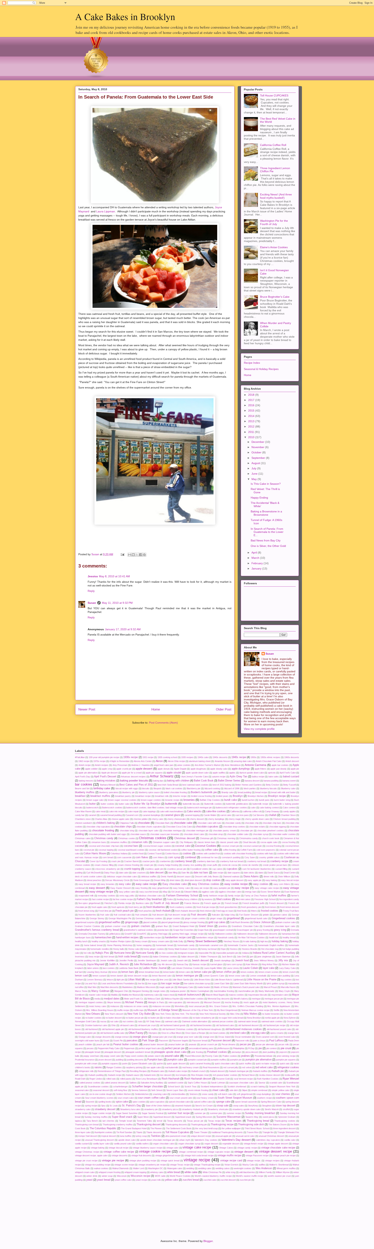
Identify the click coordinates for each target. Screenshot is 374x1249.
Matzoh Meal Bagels (215, 995)
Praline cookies (229, 1056)
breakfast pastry (123, 796)
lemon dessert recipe (138, 975)
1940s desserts (220, 757)
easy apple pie (254, 880)
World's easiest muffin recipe (249, 1176)
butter (92, 803)
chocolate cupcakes (207, 826)
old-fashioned (91, 1029)
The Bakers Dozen (277, 1124)
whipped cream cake (85, 1172)
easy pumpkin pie (221, 888)
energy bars (251, 892)
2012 (251, 426)
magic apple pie (166, 987)
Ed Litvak (175, 892)
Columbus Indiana (118, 853)
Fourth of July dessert (166, 903)
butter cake (124, 804)
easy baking (271, 880)
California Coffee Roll (273, 145)
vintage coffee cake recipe (118, 1151)
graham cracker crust (115, 926)
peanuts (192, 1044)
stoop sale (222, 1105)
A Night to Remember (119, 761)
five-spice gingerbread (89, 903)
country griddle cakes (269, 857)
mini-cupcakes (175, 1002)
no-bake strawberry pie (204, 1018)
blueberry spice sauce (149, 792)
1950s (253, 757)
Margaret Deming (140, 991)
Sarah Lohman (218, 1082)
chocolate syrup (260, 834)
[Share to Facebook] (141, 555)
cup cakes (217, 869)
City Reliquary (186, 842)
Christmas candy (104, 838)
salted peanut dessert (114, 1082)
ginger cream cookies (195, 918)
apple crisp (107, 769)
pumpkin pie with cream (86, 1063)
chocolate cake (183, 822)
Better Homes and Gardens (248, 785)
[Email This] (129, 555)
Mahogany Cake (185, 987)
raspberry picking (134, 1067)
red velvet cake (264, 1067)
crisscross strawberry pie (107, 869)
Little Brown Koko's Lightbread (228, 979)
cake (253, 807)
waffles (262, 1164)
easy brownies (108, 884)
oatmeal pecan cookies (223, 1021)
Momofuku (180, 1006)
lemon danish (116, 975)
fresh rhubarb (163, 910)
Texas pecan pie (195, 1121)
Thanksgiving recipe (222, 1124)
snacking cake (160, 1094)
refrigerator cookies (288, 1067)
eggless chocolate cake (230, 892)
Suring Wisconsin (204, 1117)
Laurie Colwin (250, 968)
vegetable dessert (230, 1143)
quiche (160, 1063)
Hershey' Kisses (231, 941)
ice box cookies (166, 953)
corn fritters (158, 857)
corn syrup (174, 857)
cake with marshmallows (171, 811)
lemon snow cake (237, 975)
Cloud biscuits (249, 842)
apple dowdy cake (219, 769)
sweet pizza (268, 1117)
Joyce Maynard (95, 964)
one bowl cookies (217, 1033)
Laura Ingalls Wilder (213, 968)
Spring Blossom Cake (271, 1102)
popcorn (283, 1052)
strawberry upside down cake (246, 1109)
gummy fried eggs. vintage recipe (188, 934)
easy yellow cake (127, 892)
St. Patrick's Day (131, 1105)
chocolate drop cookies (234, 826)
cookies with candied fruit (208, 853)
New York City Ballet (139, 1013)
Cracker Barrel (131, 861)
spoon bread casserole (246, 1102)
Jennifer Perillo (126, 960)
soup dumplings (263, 1094)
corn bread (107, 857)
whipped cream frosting (110, 1172)
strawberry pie (151, 1109)
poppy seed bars (91, 1056)
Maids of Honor (221, 987)
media (97, 998)
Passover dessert (221, 1040)
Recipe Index (252, 362)
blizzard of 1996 (231, 788)
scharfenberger (120, 1086)
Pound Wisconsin (193, 1056)
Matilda (114, 995)
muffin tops (138, 1010)
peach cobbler (85, 1044)
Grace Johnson (262, 922)
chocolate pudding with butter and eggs (107, 834)
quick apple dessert (176, 1063)
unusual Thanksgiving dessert (99, 1140)
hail (209, 934)
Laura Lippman (105, 211)
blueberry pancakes (108, 792)
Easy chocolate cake (174, 884)
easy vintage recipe (101, 891)
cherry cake (157, 819)
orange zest (208, 1037)
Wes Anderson (264, 1168)
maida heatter (203, 987)
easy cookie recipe (236, 883)
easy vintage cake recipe (267, 888)
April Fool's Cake (288, 772)
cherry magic (234, 819)
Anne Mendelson (233, 765)
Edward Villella (191, 892)
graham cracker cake (285, 922)
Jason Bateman (283, 956)
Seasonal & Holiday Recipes (261, 369)
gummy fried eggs (159, 934)
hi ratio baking (249, 941)
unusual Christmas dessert (271, 1136)
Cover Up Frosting (98, 861)
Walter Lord (138, 1168)
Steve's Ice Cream (204, 1105)
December (258, 441)
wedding (190, 1168)
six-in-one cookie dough (100, 1094)
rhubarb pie (277, 1071)
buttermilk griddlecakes (237, 804)
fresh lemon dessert (289, 907)
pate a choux (259, 1040)
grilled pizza (115, 934)
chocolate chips (123, 826)
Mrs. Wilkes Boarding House (99, 1010)
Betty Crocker (272, 785)
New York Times (163, 1014)
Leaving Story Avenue (97, 972)
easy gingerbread (160, 888)
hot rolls (87, 953)
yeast (89, 1179)
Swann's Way (251, 1117)
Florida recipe (124, 903)
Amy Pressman (120, 765)
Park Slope (148, 1040)
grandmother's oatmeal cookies (138, 930)
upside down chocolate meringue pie (157, 1140)
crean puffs (211, 865)
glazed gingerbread (170, 922)
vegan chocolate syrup (189, 1143)
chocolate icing (127, 830)
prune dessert (105, 1059)
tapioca (78, 1121)
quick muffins (245, 1063)
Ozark (106, 1040)
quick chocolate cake (225, 1063)
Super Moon (143, 1117)
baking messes (86, 780)
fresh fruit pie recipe (206, 907)
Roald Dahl (80, 1079)
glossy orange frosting (193, 922)
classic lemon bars (206, 842)
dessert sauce (184, 876)
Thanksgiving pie (199, 1124)
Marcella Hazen (288, 987)
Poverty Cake (211, 1056)
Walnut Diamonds (120, 1168)
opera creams (276, 1033)
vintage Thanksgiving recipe (207, 1164)
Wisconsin (122, 1176)
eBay (164, 892)
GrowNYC (141, 934)
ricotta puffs (290, 1075)
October (256, 452)
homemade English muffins (271, 945)
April (254, 552)
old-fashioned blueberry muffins (143, 1029)
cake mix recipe (116, 811)
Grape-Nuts (203, 930)
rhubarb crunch (198, 1071)
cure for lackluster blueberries (256, 869)
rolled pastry (126, 1079)
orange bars (293, 1033)
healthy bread (289, 937)
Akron (159, 761)
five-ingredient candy (289, 899)
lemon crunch (289, 972)
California (234, 811)
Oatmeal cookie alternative (194, 1021)
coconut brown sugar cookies (157, 846)
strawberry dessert (105, 1109)
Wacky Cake (248, 1164)
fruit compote (141, 915)
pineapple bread (92, 1052)
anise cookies (184, 765)
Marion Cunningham (199, 991)
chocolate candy (233, 823)
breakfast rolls (162, 796)
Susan (92, 602)
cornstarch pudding (231, 857)
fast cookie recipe (100, 899)
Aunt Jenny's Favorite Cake (194, 776)
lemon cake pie (203, 972)
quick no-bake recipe (266, 1063)
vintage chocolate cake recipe (278, 1147)
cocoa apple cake (269, 842)
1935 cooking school (167, 757)
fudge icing (229, 915)
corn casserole (124, 857)
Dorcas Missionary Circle (117, 880)
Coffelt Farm (246, 850)
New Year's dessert (114, 1014)
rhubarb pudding (95, 1075)
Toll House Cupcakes (177, 1132)
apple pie (295, 769)
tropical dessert (108, 1136)
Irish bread (109, 956)
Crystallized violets (199, 869)
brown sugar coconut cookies (122, 800)
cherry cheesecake (176, 819)
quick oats (285, 1063)
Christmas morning (226, 838)
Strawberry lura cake (130, 1109)
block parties (250, 788)
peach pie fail (102, 1044)
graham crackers (140, 926)
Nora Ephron (290, 1018)
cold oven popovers (265, 850)
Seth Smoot (156, 1090)
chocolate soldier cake (238, 834)
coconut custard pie (252, 846)
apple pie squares (154, 772)
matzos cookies (236, 995)
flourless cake (142, 903)
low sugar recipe (170, 983)
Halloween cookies (224, 934)
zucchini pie (245, 1180)
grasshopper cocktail (223, 930)
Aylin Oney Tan (238, 776)
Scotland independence (212, 1086)
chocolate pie (246, 830)
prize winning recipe (286, 1056)
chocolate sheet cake (194, 834)
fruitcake (216, 915)
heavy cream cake (160, 941)
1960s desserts (291, 757)
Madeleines (127, 987)
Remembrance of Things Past (112, 1071)
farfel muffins (278, 895)
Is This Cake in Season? (266, 483)
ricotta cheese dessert (269, 1075)
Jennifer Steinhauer (147, 960)
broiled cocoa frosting (201, 796)
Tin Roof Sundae (124, 1132)
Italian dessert (188, 956)
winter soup (107, 1176)
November (258, 447)
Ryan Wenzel (291, 1078)
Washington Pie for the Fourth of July (274, 222)
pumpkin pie (235, 1059)
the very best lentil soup (206, 1128)
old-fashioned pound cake (279, 1029)
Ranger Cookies (114, 1067)
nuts (140, 1021)
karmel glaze (216, 964)
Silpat (244, 1090)
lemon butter (169, 972)
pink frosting (197, 1052)
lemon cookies (247, 972)
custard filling (281, 869)
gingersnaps (132, 922)
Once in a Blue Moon (171, 1033)
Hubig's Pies (102, 953)
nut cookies (128, 1021)
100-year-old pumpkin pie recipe (104, 757)
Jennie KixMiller (107, 960)
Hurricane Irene (122, 953)
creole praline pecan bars (275, 865)
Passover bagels (180, 1040)
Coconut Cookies (205, 845)
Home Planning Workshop (119, 945)
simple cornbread (259, 1090)
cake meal (100, 811)
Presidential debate (264, 1056)
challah (272, 815)
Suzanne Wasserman (228, 1117)
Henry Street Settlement (202, 941)
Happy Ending (259, 497)
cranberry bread (183, 861)
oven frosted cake (287, 1037)
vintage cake (172, 1148)
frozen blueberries (87, 915)
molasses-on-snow (161, 1006)
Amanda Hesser (222, 761)
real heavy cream (190, 1067)
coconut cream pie (230, 846)
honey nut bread (209, 949)
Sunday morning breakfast (260, 1113)
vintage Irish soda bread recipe (198, 1155)
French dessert (276, 903)
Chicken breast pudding (284, 819)
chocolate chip (251, 823)
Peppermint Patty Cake (109, 1048)
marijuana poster (178, 991)
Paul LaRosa (276, 1040)
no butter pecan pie (135, 1018)
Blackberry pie (193, 788)
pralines (245, 1056)
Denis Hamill (167, 876)
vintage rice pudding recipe (97, 1164)
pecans (90, 1048)
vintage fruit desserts (141, 1155)
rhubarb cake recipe (177, 1071)
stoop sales (238, 1105)
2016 (251, 405)
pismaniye (236, 1052)
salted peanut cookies (89, 1082)
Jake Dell (241, 956)
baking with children (178, 780)
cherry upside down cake (257, 819)
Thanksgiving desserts (176, 1124)
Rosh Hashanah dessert (198, 1078)
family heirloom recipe (213, 895)
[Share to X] (137, 555)
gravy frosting (263, 930)
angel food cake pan (163, 765)
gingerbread (233, 918)
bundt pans (264, 800)
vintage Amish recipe (253, 1143)
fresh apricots (117, 907)
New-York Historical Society (212, 1014)
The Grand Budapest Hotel (133, 1128)
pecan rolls (283, 1044)
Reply (91, 590)
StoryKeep (253, 1105)
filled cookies (223, 899)
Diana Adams (251, 876)
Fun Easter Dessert (248, 915)
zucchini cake (209, 1180)
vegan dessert (211, 1143)
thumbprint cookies (103, 1132)
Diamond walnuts (231, 876)
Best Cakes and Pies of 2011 (136, 784)
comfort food (137, 853)
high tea (264, 941)
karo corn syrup (234, 964)
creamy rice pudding (192, 865)
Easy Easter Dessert (120, 888)
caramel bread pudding (111, 815)
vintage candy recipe (247, 1148)
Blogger (208, 1241)
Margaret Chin (121, 991)
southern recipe (264, 1098)
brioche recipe (180, 796)
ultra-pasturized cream (176, 1136)
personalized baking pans (201, 1048)
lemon (114, 972)
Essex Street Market (270, 892)
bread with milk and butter (283, 792)
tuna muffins (125, 1136)
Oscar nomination (243, 1037)
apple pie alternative (87, 772)
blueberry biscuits (268, 788)
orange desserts (103, 1037)
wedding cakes (222, 1168)
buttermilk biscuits (191, 804)
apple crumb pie (123, 769)
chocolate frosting (103, 830)
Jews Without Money (264, 960)
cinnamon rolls (139, 842)
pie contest (271, 1048)
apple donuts (164, 769)
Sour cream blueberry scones (99, 1098)
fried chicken (206, 911)
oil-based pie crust (147, 1025)
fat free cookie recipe (123, 899)
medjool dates (112, 998)
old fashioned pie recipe (274, 1025)
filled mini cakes (243, 899)
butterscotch (92, 807)
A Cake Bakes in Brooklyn (125, 16)
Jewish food (242, 960)
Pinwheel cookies (217, 1052)
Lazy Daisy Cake (287, 968)
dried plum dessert (193, 880)
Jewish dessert (200, 960)
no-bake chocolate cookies (176, 1018)
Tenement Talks (144, 1121)
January (256, 568)
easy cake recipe (146, 883)
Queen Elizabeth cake (142, 1063)
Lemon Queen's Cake (213, 975)
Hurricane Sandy (145, 953)
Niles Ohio (235, 1014)
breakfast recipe (143, 796)
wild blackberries (247, 1172)
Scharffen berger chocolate (147, 1086)
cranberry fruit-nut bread (231, 861)
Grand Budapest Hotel (183, 926)
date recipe (218, 872)
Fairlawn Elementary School (182, 895)
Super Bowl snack (122, 1117)
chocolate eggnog (277, 826)
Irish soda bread (127, 956)
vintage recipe (197, 1159)
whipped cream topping (135, 1172)
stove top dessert (285, 1105)
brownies (189, 799)
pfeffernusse (223, 1048)
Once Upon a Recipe (195, 1033)
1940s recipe (238, 757)
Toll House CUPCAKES (274, 95)
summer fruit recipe (179, 1113)
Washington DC (155, 1168)
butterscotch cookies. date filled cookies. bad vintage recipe (154, 807)
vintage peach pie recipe (284, 1155)
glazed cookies (150, 922)
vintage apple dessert (277, 1143)
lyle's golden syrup (275, 983)
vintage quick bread (170, 1160)
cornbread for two (209, 857)
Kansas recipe (199, 964)
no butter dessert (114, 1018)
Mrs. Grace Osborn (218, 1006)
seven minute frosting (198, 1090)
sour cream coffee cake (151, 1097)
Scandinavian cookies (98, 1086)
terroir (159, 1121)
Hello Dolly (178, 941)
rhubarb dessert (217, 1071)
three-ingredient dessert (284, 1128)
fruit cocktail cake (122, 915)
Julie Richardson (143, 964)
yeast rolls (156, 1180)
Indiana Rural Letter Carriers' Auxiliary (274, 953)
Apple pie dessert (109, 772)
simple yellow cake (280, 1090)
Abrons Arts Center (143, 761)
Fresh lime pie (105, 911)
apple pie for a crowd (132, 772)
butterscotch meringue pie (199, 807)
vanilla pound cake (122, 1143)
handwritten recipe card (178, 937)
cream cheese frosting (128, 865)
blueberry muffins (84, 792)
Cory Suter (249, 857)
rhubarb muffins (260, 1071)
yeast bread (103, 1179)
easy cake (125, 884)
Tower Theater (201, 1132)
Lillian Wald (134, 979)
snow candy (208, 1094)
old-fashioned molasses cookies (243, 1029)
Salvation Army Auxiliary (152, 1082)
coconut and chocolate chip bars (104, 846)
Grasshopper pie (245, 930)
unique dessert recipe (201, 1136)
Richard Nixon (248, 1075)
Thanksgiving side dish (251, 1124)
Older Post (223, 709)
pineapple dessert (112, 1052)
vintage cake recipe (197, 1147)
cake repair (133, 811)
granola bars (163, 930)
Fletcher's (109, 903)
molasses (114, 1006)
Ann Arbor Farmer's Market (208, 765)
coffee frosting (229, 850)
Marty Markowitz (266, 991)
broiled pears (222, 796)
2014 (251, 416)
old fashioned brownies (201, 1025)
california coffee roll (252, 811)
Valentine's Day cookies (205, 1140)
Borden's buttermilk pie (204, 792)
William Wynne (282, 1172)
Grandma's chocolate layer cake (279, 926)
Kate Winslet (252, 964)
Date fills (185, 872)
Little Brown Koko (202, 979)
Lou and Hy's (91, 983)
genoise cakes (280, 915)
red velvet (246, 1067)
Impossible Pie (205, 953)
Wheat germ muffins (286, 1168)
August (256, 463)
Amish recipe (85, 765)
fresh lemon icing (86, 911)
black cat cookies (174, 788)
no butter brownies (271, 1014)
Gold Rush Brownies (240, 922)
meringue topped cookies (91, 1002)
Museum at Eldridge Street (162, 1010)
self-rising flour (120, 1090)
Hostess (234, 949)
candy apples (289, 811)
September (258, 457)
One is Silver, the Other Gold (268, 545)
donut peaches (94, 880)
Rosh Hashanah (171, 1078)
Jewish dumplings (222, 960)
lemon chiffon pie (226, 972)
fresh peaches (145, 911)
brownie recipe (172, 800)
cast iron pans (242, 815)
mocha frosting (232, 1002)
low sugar (152, 983)
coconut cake (182, 846)
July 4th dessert (165, 964)
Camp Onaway (272, 811)
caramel (92, 815)
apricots (272, 772)
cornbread (190, 857)
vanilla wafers (142, 1143)
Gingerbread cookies (283, 918)
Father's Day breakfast (149, 899)
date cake (123, 872)
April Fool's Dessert (105, 776)
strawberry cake (83, 1109)
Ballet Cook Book (203, 780)
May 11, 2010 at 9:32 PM (117, 602)
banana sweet (289, 780)
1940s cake (203, 757)
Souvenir (90, 1102)
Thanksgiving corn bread (87, 1124)
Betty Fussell (289, 785)
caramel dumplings (151, 815)
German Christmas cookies (149, 918)
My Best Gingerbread (227, 1010)
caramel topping (192, 815)
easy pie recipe (201, 888)
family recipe (234, 895)
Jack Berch (227, 956)
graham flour (162, 926)
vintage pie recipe (113, 1160)
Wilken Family (265, 1172)
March (255, 557)
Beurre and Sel (82, 788)
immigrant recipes (186, 953)
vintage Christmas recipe (87, 1152)
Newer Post (86, 709)
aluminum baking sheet (200, 761)
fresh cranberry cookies (181, 907)
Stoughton (267, 1105)
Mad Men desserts (109, 987)
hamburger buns (83, 937)
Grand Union (206, 926)
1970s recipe (99, 761)
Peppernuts (129, 1048)
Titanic (139, 1132)
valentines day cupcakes (268, 1140)
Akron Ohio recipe (176, 761)
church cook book (270, 838)
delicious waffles (149, 876)
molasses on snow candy (136, 1006)
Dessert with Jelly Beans (207, 876)
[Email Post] (122, 554)
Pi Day (251, 1048)
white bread (173, 1172)
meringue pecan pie (274, 998)
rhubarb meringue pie (239, 1071)
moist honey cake (97, 1006)
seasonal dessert (101, 1090)
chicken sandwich (83, 823)
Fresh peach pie (125, 910)
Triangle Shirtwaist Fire (288, 1132)
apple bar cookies (280, 765)
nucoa (103, 1021)
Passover (163, 1040)
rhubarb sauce (132, 1075)
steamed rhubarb (183, 1105)
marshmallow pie (246, 991)
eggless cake (208, 892)
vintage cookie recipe (155, 1151)
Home (155, 709)
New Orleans (93, 1013)
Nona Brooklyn (254, 1018)
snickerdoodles (178, 1094)
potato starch (154, 1056)
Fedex (170, 899)
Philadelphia (238, 1048)
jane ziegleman (264, 956)
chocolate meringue (172, 830)
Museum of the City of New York (197, 1010)
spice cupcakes (157, 1102)
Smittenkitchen (142, 1094)
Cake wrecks (194, 811)
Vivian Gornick (231, 1164)
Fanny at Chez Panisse (255, 895)
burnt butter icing (282, 800)
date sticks (249, 872)
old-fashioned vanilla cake (112, 1033)
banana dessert (252, 780)
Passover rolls (242, 1040)
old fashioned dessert (248, 1025)
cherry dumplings (216, 819)
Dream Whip (160, 880)
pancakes (132, 1040)
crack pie (115, 861)
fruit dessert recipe (177, 915)
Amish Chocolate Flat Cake (268, 761)
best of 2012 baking (222, 785)
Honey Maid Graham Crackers (182, 949)
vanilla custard (82, 1143)
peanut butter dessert (153, 1044)
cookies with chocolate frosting (238, 853)
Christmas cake (82, 838)
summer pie (200, 1113)
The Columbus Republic (103, 1128)
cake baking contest (269, 807)
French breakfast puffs (253, 903)
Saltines (133, 1082)
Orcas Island (224, 1037)
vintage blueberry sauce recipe (147, 1148)
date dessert (157, 872)
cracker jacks (148, 861)
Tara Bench (92, 1121)
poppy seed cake (112, 1056)
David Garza (273, 872)
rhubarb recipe (115, 1075)
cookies (187, 853)
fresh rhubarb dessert (185, 911)
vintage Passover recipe (257, 1155)
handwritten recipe (152, 937)
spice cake (122, 1101)
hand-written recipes (127, 937)
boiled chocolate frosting (175, 792)
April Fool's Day (82, 776)
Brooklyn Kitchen (256, 796)
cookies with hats (265, 853)
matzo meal (168, 995)
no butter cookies (93, 1018)
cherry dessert (197, 819)
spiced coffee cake (203, 1102)
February (257, 563)
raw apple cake (153, 1067)
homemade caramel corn (211, 945)
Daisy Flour (109, 872)
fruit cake (104, 915)
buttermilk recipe (260, 804)
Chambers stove (83, 819)
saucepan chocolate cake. (241, 1082)
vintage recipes (272, 1160)
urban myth (184, 1140)
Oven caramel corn (265, 1037)
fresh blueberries (155, 907)
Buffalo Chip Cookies (210, 800)
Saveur (261, 1082)
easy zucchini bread (149, 892)
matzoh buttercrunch (189, 994)
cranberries (165, 861)
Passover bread (199, 1040)
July (254, 468)
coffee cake (211, 849)
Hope (223, 949)
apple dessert (144, 768)
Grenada (295, 930)
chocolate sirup (215, 834)
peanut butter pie (176, 1044)
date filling (172, 872)
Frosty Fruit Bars (291, 911)
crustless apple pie (154, 869)
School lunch (174, 1086)
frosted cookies (269, 910)
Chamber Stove (288, 815)
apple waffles (219, 772)
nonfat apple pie (272, 1018)
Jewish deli (182, 960)
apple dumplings (241, 768)
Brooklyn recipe (277, 796)
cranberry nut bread (256, 861)
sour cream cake (126, 1098)
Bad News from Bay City (265, 540)
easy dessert (97, 887)
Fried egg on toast (224, 911)
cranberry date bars (206, 861)
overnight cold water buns (87, 1040)
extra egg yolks (126, 895)
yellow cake (171, 1179)
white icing (230, 1172)
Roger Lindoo (95, 1079)
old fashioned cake (225, 1025)
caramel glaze (172, 815)
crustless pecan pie (176, 869)
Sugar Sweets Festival (152, 1113)
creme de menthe (250, 865)
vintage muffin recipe (229, 1155)
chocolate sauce (138, 834)
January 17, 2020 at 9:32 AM (123, 629)
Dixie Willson (284, 876)
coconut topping (105, 850)
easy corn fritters (281, 884)
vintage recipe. (254, 1160)
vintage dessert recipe (275, 1151)
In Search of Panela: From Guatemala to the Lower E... (267, 532)
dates (261, 872)
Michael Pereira (134, 1002)
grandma (223, 926)
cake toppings (149, 811)
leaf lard (79, 972)
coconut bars (131, 846)
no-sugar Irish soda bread (231, 1018)
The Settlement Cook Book (178, 1128)
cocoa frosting (288, 842)
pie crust (286, 1048)
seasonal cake (82, 1090)
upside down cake (127, 1140)
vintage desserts (119, 1155)
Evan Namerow (291, 892)
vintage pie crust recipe (86, 1160)
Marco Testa (81, 991)
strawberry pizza (170, 1109)
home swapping (144, 945)
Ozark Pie (118, 1040)
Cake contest (289, 807)
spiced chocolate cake (179, 1102)
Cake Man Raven (83, 811)
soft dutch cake (225, 1094)
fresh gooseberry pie (251, 907)
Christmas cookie (126, 838)
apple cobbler (91, 769)
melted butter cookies (193, 998)
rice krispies (181, 1075)
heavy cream (141, 941)
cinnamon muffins (118, 842)
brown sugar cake (95, 800)
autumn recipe (219, 776)
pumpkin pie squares (286, 1059)
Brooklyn (238, 796)
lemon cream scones (268, 972)
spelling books (105, 1102)
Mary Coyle (284, 991)
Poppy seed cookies (134, 1056)
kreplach (79, 968)
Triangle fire (267, 1132)
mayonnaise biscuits (257, 995)
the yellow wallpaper (231, 1128)
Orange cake (85, 1037)
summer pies (216, 1113)
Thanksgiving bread (258, 1120)
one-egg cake (258, 1033)
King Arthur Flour (270, 964)
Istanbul (145, 956)
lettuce (110, 979)
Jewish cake (167, 960)
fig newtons (207, 899)
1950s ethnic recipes (270, 757)
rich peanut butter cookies (225, 1075)
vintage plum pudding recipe (142, 1160)
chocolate (144, 822)
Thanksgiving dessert (149, 1124)
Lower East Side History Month (248, 983)
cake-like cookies (216, 811)
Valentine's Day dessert (236, 1139)
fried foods (242, 911)
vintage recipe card (231, 1160)
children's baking (105, 823)
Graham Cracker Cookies (87, 926)
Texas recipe (214, 1121)
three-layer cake (83, 1132)
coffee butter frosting (191, 850)
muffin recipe (123, 1010)
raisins (98, 1067)
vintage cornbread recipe (191, 1152)
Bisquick (157, 788)
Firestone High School (264, 899)
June (254, 473)
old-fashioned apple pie (113, 1029)
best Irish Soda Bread (168, 785)
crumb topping (132, 869)
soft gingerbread (244, 1094)
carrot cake (225, 815)
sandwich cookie (176, 1082)
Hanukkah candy (226, 937)
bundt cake (230, 800)
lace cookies (109, 968)
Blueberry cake (288, 788)
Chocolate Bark (162, 823)
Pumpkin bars (155, 1059)
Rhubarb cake (157, 1071)
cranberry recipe (279, 861)
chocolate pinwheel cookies (270, 830)
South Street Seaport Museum (235, 1097)
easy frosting (141, 888)
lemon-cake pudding (280, 975)
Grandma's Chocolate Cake (245, 926)
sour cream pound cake (180, 1098)
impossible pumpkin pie (227, 953)
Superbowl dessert (162, 1117)
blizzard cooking (212, 788)
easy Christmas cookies (205, 884)
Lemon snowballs (258, 975)
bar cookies (83, 784)
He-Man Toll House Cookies (251, 937)
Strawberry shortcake (218, 1109)
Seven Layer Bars (175, 1090)
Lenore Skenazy (95, 979)
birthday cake (102, 788)
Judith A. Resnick (119, 964)
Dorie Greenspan (141, 880)
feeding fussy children (187, 899)
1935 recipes (187, 757)
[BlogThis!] (133, 555)
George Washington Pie (119, 918)
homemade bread (164, 945)
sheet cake (218, 1090)
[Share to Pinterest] (144, 555)
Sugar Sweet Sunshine (127, 1113)
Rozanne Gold (223, 1079)
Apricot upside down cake (251, 772)
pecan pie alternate (265, 1044)
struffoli (286, 1109)
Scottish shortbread (236, 1086)
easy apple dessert (234, 880)
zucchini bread (191, 1179)
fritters (254, 911)
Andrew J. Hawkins (140, 765)
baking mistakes (106, 780)
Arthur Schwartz (162, 776)
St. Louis (114, 1105)
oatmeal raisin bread (247, 1021)
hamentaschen (103, 937)
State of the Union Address (158, 1105)
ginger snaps (216, 918)
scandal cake (275, 1082)
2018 (251, 394)
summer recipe (234, 1113)
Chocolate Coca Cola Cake (179, 826)
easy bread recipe (87, 884)
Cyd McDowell (93, 872)
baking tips (158, 780)
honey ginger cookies (154, 949)
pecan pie (245, 1044)
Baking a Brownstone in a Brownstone (266, 513)
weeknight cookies (242, 1168)
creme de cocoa (229, 865)
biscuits (145, 788)
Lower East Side (221, 983)
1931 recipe (147, 757)
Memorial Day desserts (219, 998)
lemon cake (184, 972)
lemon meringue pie (187, 975)
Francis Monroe (191, 903)
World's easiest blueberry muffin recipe (213, 1176)
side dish (233, 1090)
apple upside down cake (197, 772)
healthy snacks (99, 941)
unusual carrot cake (245, 1136)
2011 (251, 431)
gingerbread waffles (109, 922)
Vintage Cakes (226, 1148)
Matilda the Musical (131, 995)
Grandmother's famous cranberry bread (97, 930)
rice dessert (165, 1075)
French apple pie (212, 903)
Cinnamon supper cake (164, 842)
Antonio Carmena (255, 764)
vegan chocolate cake (163, 1143)
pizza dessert (251, 1052)
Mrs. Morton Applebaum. (278, 1006)
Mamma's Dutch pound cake (246, 987)
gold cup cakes (217, 922)
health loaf (274, 937)
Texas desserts (174, 1121)
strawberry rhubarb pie (193, 1109)
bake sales (273, 776)
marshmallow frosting (224, 991)
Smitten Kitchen (123, 1094)
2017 (251, 400)
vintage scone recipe (124, 1164)
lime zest (164, 979)
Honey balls (118, 949)
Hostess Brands (249, 949)
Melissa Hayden (172, 998)
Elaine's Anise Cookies (274, 247)
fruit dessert (158, 915)
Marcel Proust (270, 987)
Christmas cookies (152, 838)
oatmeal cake (171, 1021)
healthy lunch (81, 941)
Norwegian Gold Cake (85, 1021)
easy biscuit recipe (290, 880)
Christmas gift (206, 838)
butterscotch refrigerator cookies (231, 807)
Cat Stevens (258, 815)
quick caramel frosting (200, 1063)
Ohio (113, 1025)
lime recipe (151, 979)
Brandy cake (227, 792)
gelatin (266, 915)
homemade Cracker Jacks (241, 945)
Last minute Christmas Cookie (185, 968)
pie (260, 1048)
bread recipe (261, 792)
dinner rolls (269, 876)
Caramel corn (132, 815)
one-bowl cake (238, 1033)
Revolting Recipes (138, 1071)
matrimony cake (151, 995)
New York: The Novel (185, 1014)
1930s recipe (130, 757)
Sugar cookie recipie (102, 1113)
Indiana (245, 953)
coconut (79, 846)
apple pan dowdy (278, 769)
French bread (231, 903)
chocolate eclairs (257, 826)
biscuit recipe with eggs (127, 788)
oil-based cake (127, 1025)
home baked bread (93, 945)
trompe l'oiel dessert (87, 1136)
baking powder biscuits (134, 780)
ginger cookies (174, 918)
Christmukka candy (248, 838)
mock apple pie (250, 1002)
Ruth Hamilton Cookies (268, 1079)
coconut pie (88, 850)
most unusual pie (197, 1006)
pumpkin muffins (218, 1059)
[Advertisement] (94, 1207)
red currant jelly (230, 1067)
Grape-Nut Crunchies (183, 930)
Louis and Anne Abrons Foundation (117, 983)
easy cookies (260, 884)
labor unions (93, 968)
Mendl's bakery (241, 998)
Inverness (80, 956)
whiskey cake (156, 1172)
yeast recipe (141, 1180)
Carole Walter (210, 815)
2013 (251, 421)
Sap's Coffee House (197, 1082)
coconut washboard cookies (131, 850)
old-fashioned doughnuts (209, 1029)
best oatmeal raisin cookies (195, 785)
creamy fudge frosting (167, 865)
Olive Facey (136, 1032)
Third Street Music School (257, 1128)
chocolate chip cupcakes (98, 826)
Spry (103, 1105)
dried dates (175, 880)
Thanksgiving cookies (284, 1121)
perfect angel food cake (149, 1048)
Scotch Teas (190, 1086)
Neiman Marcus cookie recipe (255, 1010)
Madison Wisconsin (146, 987)
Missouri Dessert (212, 1002)
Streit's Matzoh (272, 1109)
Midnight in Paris (156, 1002)
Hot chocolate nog (269, 949)
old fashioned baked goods (173, 1025)
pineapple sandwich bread (137, 1052)
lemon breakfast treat (149, 972)
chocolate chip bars (272, 823)
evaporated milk (86, 895)
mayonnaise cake (279, 995)
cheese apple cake (120, 819)
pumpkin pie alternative (258, 1059)
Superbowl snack (183, 1117)
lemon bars (127, 972)
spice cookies (139, 1102)
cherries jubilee (140, 819)
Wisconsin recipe (140, 1176)
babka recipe (258, 776)
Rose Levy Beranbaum (147, 1079)
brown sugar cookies (151, 800)
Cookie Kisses (172, 853)
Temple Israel (125, 1121)
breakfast (80, 796)
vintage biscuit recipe (118, 1148)
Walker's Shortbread (278, 1164)
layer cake (268, 968)
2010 (251, 437)
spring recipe (91, 1105)
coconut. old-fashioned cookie (163, 850)
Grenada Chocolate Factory (92, 934)
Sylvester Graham (287, 1117)
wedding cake (204, 1168)
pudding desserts (135, 1059)
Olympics (152, 1033)
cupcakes (232, 869)
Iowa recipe (94, 956)
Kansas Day (182, 964)
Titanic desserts (153, 1132)
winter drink (91, 1176)
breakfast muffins (100, 796)
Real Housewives (211, 1067)
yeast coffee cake (123, 1180)
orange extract (122, 1037)
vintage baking (98, 1148)
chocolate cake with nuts (209, 823)
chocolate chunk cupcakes (149, 826)
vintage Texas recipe (180, 1164)
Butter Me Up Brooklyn (147, 803)
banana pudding (271, 780)
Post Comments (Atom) (163, 722)
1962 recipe (83, 761)
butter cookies (107, 804)
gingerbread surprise (85, 922)
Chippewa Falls (126, 823)
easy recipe (242, 887)
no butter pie (153, 1018)
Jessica (93, 576)
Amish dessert (292, 761)
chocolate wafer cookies (283, 834)
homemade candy (186, 945)
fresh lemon (270, 907)
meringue (256, 998)
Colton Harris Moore (95, 853)
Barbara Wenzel (108, 785)
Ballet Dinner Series (229, 780)
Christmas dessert (184, 838)
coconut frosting (273, 846)
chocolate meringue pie (197, 830)
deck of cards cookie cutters (89, 876)
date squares (234, 872)
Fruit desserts (199, 914)
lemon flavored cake (162, 975)
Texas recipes (233, 1120)
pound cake (172, 1055)
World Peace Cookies (180, 1176)
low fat (141, 983)
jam (251, 956)
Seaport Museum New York (282, 1086)
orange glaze (140, 1036)
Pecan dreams (229, 1044)
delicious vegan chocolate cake (122, 876)
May (254, 479)
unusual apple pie (223, 1136)
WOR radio (160, 1176)
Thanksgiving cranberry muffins (118, 1124)
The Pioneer (156, 1128)
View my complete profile (259, 728)
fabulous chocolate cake (150, 895)
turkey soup (141, 1136)
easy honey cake (181, 888)
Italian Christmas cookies (165, 956)
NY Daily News (153, 1021)
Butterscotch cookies (112, 807)
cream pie (148, 865)
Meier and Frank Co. (134, 998)
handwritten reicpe (204, 937)
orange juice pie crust (162, 1037)
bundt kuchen (248, 800)
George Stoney (97, 918)
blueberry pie (128, 792)
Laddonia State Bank (128, 968)
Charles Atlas (101, 819)
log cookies (286, 979)
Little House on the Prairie (261, 979)
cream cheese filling (104, 865)
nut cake (114, 1021)
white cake (191, 1172)
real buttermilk (171, 1067)
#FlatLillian (80, 757)
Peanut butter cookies (125, 1044)
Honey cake (134, 949)
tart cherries (108, 1121)
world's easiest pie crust (279, 1176)
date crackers (139, 872)
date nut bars (200, 872)
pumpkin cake (175, 1059)
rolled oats (111, 1079)
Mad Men (92, 987)
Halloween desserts (268, 934)
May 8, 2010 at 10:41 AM (114, 576)
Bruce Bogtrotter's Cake (274, 296)
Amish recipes (101, 765)
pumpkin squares (109, 1063)
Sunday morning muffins (96, 1117)
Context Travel (154, 853)
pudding (119, 1059)
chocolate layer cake (148, 830)
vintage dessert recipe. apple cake (91, 1155)
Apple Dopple (180, 769)
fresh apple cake (99, 907)
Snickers (194, 1094)
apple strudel (174, 772)
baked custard (291, 776)
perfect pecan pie (174, 1048)
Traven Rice (252, 1132)
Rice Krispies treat (200, 1075)
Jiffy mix (283, 960)
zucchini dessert (228, 1180)
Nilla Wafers (250, 1013)
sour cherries (282, 1094)
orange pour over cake (188, 1037)
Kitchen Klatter (288, 964)
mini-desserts (193, 1002)
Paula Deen (293, 1040)
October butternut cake (96, 1025)
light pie (120, 979)
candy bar (80, 815)
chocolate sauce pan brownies (164, 834)
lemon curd (81, 975)
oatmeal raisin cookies (272, 1021)
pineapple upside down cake (170, 1052)
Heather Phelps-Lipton (120, 941)
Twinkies (156, 1136)
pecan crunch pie (209, 1044)
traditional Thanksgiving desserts (227, 1132)
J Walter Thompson (208, 956)
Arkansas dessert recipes (133, 776)
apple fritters (260, 769)
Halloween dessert (246, 934)
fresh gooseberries (228, 907)
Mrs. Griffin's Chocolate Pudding (247, 1006)
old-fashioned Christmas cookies (178, 1029)
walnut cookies (101, 1168)
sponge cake (223, 1101)
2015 (251, 410)
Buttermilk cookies (213, 804)
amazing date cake (243, 761)
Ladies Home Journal (155, 968)
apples (232, 772)
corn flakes (142, 857)
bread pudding (244, 792)
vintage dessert (243, 1151)
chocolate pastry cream (224, 830)
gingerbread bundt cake (256, 918)
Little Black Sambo (181, 979)
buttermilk (171, 803)
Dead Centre (290, 872)
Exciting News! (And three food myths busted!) (276, 196)
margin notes (159, 991)
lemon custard (99, 975)
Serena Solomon (139, 1090)
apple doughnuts (198, 769)
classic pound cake (229, 842)
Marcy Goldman (100, 991)
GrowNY (128, 934)
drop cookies (213, 880)
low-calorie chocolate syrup (197, 983)
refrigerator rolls (86, 1071)
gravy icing (280, 930)
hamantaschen (289, 934)
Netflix (277, 1010)
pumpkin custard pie (197, 1059)
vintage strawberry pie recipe (152, 1164)
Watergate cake (174, 1168)
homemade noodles (99, 949)
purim (124, 1063)
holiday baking (280, 941)
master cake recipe (98, 995)
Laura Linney (233, 968)
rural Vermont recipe (243, 1079)
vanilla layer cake (101, 1143)
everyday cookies (106, 895)
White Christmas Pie (212, 1172)
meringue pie (293, 998)
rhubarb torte (150, 1075)
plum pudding (269, 1052)
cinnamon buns (98, 842)
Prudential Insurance (84, 1059)
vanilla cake (289, 1140)
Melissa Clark (153, 998)
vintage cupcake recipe (218, 1152)
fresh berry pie (135, 907)
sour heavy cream (205, 1098)
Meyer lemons (114, 1002)
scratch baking (258, 1086)
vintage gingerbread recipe (167, 1155)
